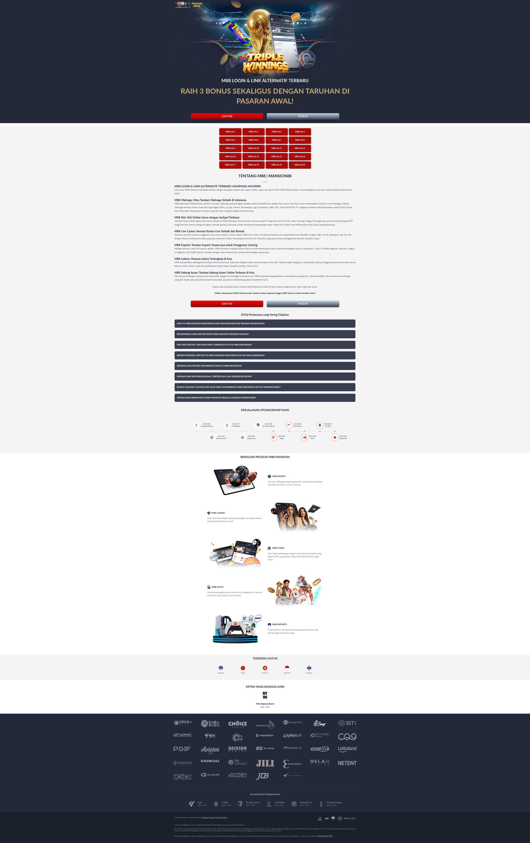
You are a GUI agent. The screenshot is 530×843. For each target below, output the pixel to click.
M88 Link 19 (276, 165)
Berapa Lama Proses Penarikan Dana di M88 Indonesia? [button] (209, 366)
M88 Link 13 (230, 157)
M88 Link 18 (253, 165)
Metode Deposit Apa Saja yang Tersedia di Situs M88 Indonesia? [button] (214, 345)
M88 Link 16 (300, 157)
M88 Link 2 (253, 132)
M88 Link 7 (276, 140)
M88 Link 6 (253, 140)
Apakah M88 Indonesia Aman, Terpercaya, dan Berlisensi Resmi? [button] (214, 376)
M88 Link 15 (276, 157)
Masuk (303, 116)
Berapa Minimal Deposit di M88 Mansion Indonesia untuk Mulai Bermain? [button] (221, 355)
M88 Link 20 (300, 165)
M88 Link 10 (253, 148)
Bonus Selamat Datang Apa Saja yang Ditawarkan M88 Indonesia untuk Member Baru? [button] (229, 387)
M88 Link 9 (230, 148)
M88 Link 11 (276, 148)
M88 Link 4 (300, 132)
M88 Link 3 (276, 132)
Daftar (227, 116)
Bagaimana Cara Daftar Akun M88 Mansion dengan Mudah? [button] (213, 334)
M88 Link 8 (300, 140)
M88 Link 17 (230, 165)
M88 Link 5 (230, 140)
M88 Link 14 (253, 157)
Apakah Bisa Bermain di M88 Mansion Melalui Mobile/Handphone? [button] (216, 398)
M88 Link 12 (300, 148)
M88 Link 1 (230, 132)
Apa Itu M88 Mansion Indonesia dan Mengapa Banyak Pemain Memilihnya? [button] (221, 323)
